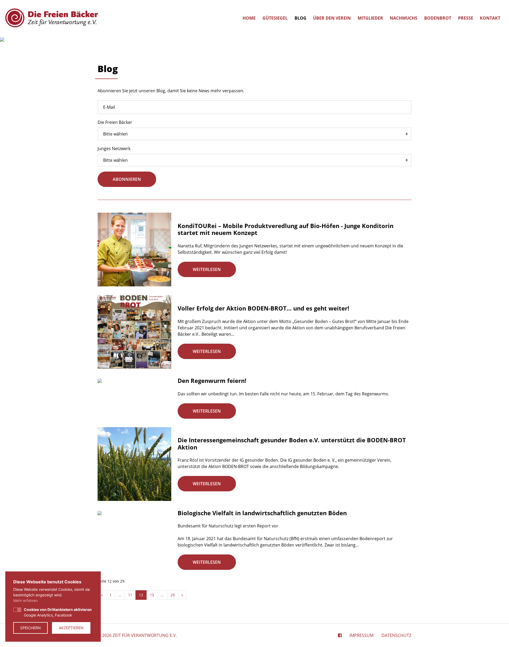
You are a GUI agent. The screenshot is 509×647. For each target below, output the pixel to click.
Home (249, 18)
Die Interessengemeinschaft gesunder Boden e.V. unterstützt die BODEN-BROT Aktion (292, 443)
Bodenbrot (437, 18)
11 (130, 594)
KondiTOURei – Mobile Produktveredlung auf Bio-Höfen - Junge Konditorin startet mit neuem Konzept (285, 229)
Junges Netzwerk (114, 148)
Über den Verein (332, 18)
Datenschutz (396, 635)
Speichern (30, 628)
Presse (465, 18)
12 (141, 594)
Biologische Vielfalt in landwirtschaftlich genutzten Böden (262, 513)
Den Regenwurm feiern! (212, 380)
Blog (300, 18)
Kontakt (490, 18)
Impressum (361, 635)
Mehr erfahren (25, 600)
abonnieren (127, 179)
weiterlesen (207, 269)
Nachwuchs (403, 18)
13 (152, 594)
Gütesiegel (275, 18)
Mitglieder (370, 18)
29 (172, 594)
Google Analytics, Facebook (58, 612)
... (119, 594)
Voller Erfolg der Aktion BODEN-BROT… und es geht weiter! (263, 308)
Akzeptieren (71, 628)
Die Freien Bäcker (115, 122)
